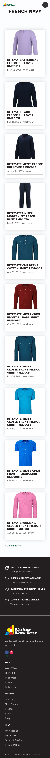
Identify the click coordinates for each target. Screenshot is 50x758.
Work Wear (11, 668)
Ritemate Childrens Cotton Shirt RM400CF (24, 267)
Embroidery (11, 687)
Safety (8, 682)
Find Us (9, 708)
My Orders (10, 735)
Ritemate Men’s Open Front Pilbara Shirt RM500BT (23, 317)
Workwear (28, 69)
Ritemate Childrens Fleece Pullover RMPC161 (22, 63)
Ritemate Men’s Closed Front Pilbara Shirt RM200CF (24, 369)
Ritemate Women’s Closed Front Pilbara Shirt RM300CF (24, 526)
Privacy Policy (12, 744)
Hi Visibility (11, 672)
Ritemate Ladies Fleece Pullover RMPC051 (20, 115)
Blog (7, 718)
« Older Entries (13, 545)
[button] (45, 5)
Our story (10, 699)
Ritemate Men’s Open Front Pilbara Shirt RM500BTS (23, 474)
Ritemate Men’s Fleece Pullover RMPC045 (25, 165)
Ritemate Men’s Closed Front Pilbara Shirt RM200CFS (24, 421)
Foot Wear (10, 677)
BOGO (8, 713)
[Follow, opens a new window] (7, 652)
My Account (11, 730)
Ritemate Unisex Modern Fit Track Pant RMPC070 (21, 216)
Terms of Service (13, 740)
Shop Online (11, 704)
